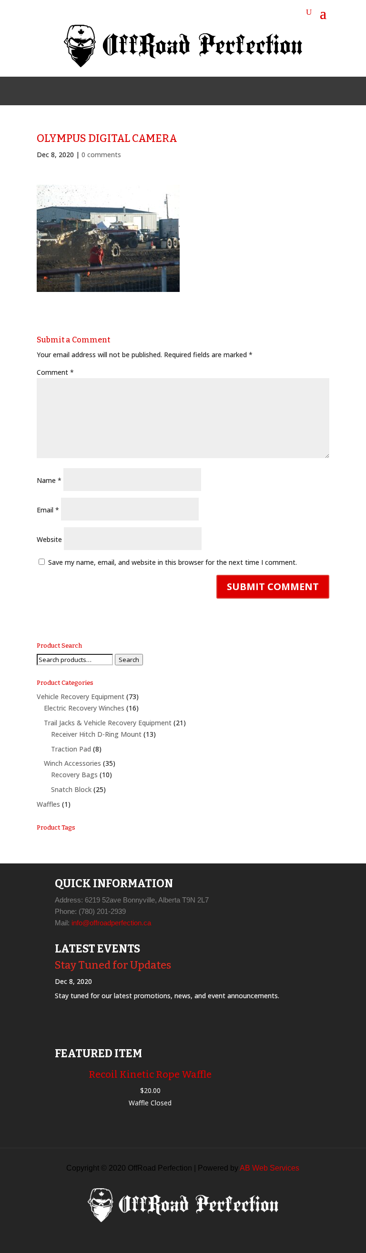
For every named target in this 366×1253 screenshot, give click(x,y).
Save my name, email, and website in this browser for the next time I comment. (172, 562)
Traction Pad (71, 748)
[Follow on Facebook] (160, 90)
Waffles (48, 804)
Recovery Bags (74, 774)
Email (48, 509)
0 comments (101, 154)
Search (129, 659)
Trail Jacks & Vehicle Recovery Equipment (108, 722)
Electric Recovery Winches (84, 707)
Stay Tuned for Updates (113, 965)
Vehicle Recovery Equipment (80, 696)
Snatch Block (71, 789)
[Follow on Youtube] (205, 90)
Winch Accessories (72, 763)
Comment (55, 372)
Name (49, 480)
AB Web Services (269, 1168)
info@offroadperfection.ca (111, 923)
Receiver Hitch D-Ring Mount (96, 734)
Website (49, 539)
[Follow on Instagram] (183, 90)
